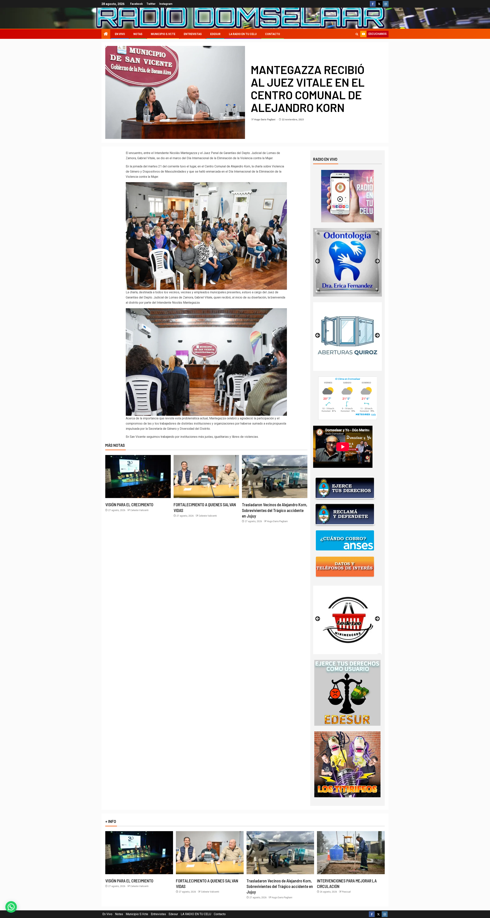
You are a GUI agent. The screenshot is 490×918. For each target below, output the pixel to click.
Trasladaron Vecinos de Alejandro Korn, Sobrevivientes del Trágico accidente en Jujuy (274, 510)
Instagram (165, 3)
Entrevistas (193, 34)
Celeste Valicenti (139, 510)
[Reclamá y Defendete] (345, 514)
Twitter (151, 3)
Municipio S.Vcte (163, 34)
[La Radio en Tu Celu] (347, 196)
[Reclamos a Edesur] (347, 692)
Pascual (346, 891)
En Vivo (120, 34)
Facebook (136, 3)
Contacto (272, 34)
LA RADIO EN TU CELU (243, 34)
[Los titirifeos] (347, 764)
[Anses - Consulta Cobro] (345, 540)
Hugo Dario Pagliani (265, 119)
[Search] (356, 34)
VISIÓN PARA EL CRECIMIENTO (129, 504)
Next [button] (377, 261)
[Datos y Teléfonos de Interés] (345, 566)
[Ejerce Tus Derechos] (345, 488)
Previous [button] (318, 261)
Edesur (215, 34)
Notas (137, 34)
